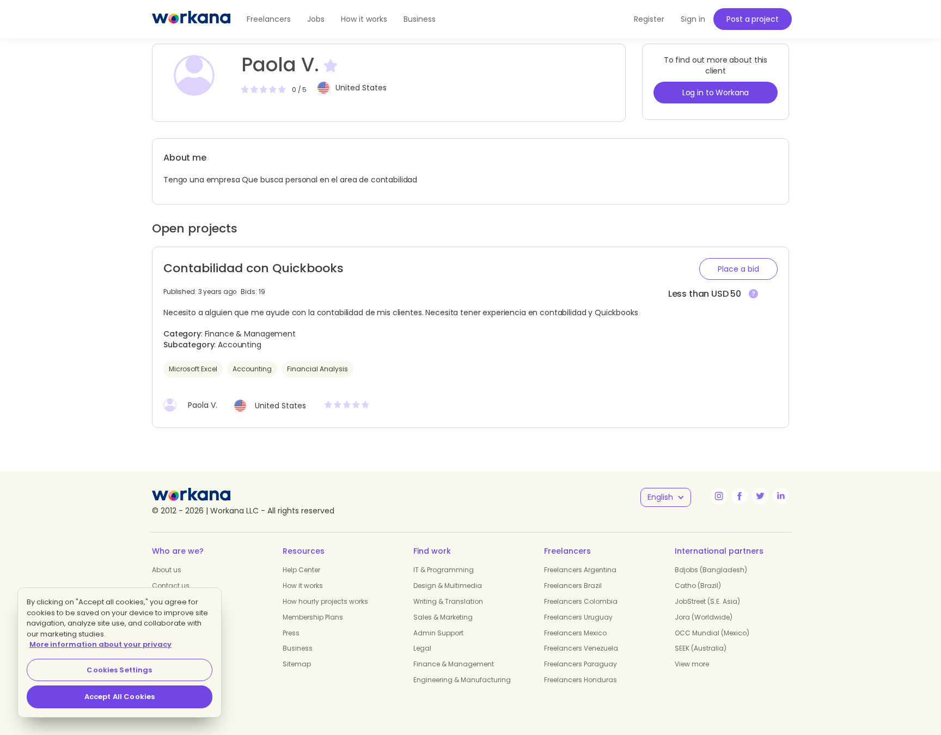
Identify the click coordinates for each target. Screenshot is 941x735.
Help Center (301, 569)
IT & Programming (443, 569)
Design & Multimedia (447, 585)
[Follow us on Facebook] (739, 496)
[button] (738, 269)
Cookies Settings (119, 670)
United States (361, 87)
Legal (422, 648)
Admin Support (438, 633)
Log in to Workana (715, 92)
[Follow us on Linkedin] (781, 496)
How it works (364, 19)
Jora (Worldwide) (703, 617)
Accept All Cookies (119, 696)
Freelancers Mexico (575, 633)
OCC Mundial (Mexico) (712, 633)
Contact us (171, 585)
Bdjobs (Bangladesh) (711, 569)
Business (420, 19)
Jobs (316, 19)
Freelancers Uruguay (578, 617)
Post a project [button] (752, 19)
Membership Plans (313, 617)
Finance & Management (453, 664)
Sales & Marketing (443, 617)
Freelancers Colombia (581, 601)
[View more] (753, 294)
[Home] (191, 19)
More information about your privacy (100, 644)
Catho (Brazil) (698, 585)
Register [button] (649, 19)
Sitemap (297, 664)
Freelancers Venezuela (581, 648)
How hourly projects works (325, 601)
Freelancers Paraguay (580, 664)
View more (692, 664)
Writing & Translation (448, 601)
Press (291, 633)
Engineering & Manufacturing (462, 679)
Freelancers (269, 19)
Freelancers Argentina (580, 569)
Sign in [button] (693, 19)
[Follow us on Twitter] (760, 496)
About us (166, 569)
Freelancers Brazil (573, 585)
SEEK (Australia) (700, 648)
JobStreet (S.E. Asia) (707, 601)
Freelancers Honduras (580, 679)
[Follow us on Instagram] (719, 496)
